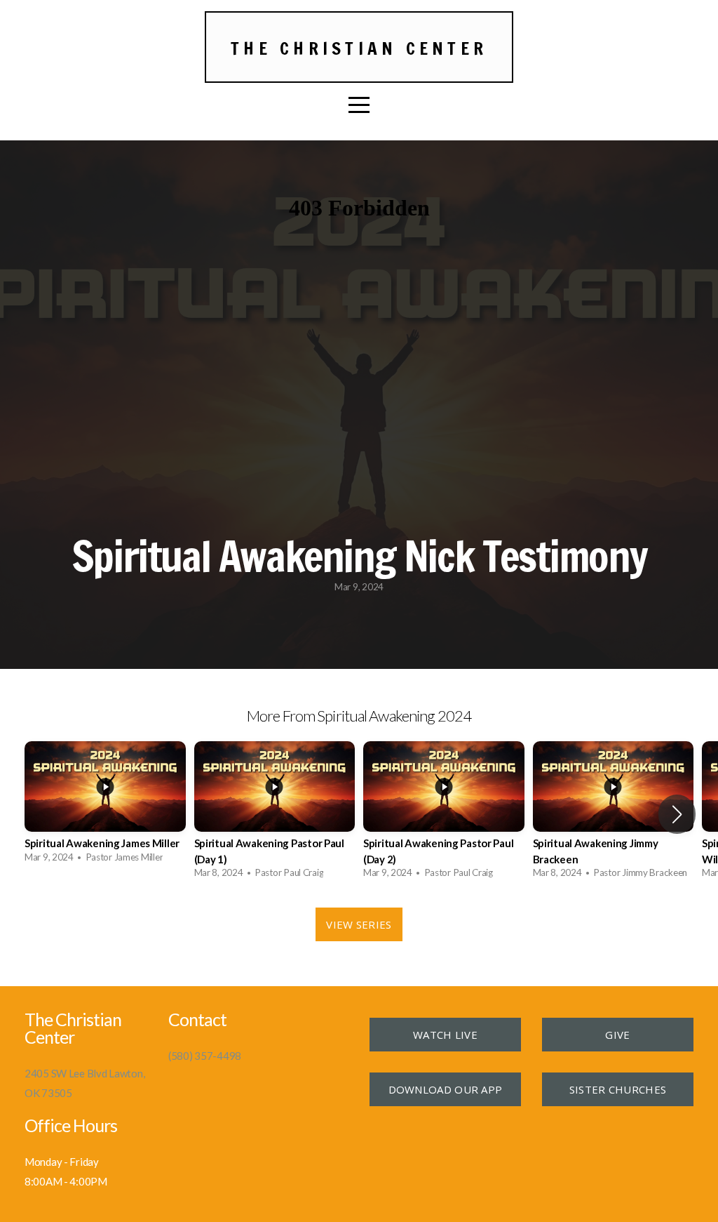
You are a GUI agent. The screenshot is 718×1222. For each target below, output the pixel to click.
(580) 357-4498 (204, 1055)
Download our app (445, 1089)
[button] (677, 814)
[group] (105, 806)
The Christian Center (359, 48)
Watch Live (445, 1035)
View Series (358, 924)
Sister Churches (618, 1089)
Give (617, 1035)
